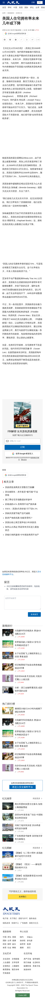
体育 (4, 948)
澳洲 (22, 948)
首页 (4, 7)
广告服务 (24, 923)
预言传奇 (15, 969)
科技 (4, 944)
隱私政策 (24, 459)
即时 (10, 7)
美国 (21, 7)
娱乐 (14, 944)
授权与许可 (23, 918)
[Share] (16, 637)
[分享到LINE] (10, 40)
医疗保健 (27, 962)
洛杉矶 (22, 940)
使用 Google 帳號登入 (24, 454)
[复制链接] (21, 39)
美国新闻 (10, 13)
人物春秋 (15, 966)
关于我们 (13, 918)
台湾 (37, 7)
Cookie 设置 (22, 995)
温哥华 (22, 944)
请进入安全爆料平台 (22, 787)
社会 (9, 948)
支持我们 (22, 897)
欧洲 (29, 944)
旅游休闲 (27, 969)
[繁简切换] (38, 40)
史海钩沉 (6, 966)
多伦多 (30, 940)
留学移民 (36, 959)
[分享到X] (15, 40)
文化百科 (6, 959)
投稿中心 (15, 923)
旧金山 (30, 937)
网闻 (14, 948)
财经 (9, 944)
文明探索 (15, 959)
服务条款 (32, 918)
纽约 (22, 937)
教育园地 (6, 969)
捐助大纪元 (33, 923)
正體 (33, 2)
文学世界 (15, 962)
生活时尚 (36, 962)
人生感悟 (6, 962)
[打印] (26, 40)
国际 (26, 7)
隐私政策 (6, 923)
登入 (39, 2)
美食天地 (36, 966)
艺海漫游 (6, 973)
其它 (29, 948)
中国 (15, 7)
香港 (43, 7)
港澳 (14, 940)
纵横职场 (27, 966)
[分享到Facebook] (4, 40)
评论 (32, 7)
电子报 (5, 918)
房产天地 (27, 959)
